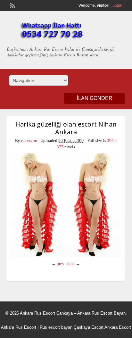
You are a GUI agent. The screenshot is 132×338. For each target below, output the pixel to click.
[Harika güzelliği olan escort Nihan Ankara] (66, 205)
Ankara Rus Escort (18, 327)
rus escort (29, 140)
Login (117, 5)
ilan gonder (94, 98)
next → (73, 263)
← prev (58, 263)
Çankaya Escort (88, 327)
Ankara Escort (117, 327)
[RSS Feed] (11, 5)
